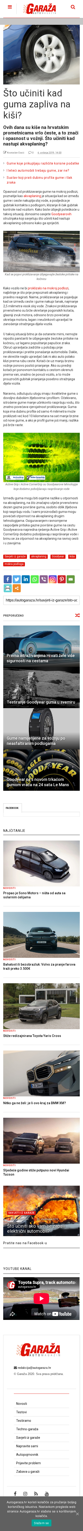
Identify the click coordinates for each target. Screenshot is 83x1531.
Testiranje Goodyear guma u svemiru (41, 702)
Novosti (9, 888)
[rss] (36, 1494)
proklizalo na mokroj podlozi (48, 288)
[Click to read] (41, 646)
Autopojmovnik (27, 1454)
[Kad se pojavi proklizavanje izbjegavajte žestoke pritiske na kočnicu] (41, 251)
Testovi (21, 1412)
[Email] (71, 579)
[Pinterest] (62, 579)
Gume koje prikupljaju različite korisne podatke (43, 163)
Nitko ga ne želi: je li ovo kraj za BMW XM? (34, 1103)
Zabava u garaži (27, 1471)
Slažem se (41, 1523)
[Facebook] (8, 579)
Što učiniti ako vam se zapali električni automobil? (36, 1229)
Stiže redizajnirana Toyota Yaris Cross (32, 1036)
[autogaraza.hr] (36, 14)
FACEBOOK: (12, 808)
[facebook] (15, 1494)
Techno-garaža (27, 1429)
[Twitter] (17, 579)
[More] (17, 588)
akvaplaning (32, 196)
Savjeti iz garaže (21, 1213)
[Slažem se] (77, 1513)
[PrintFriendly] (8, 588)
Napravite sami (27, 1446)
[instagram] (25, 1494)
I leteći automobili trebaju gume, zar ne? (38, 170)
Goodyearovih (61, 214)
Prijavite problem (28, 1463)
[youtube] (47, 1494)
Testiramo (23, 1420)
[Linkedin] (26, 579)
